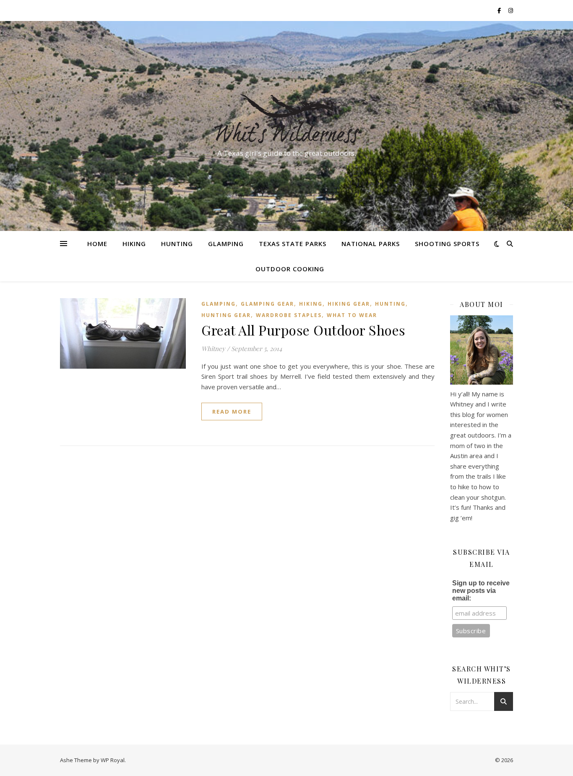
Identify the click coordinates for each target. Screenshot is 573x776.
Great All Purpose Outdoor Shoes (303, 330)
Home (97, 243)
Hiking (134, 243)
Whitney (213, 348)
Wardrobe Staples (289, 315)
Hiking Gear (349, 303)
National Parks (370, 243)
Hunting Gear (226, 315)
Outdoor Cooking (289, 269)
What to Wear (352, 315)
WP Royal (113, 760)
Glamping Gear (267, 303)
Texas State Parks (292, 243)
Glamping (226, 243)
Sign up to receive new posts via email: (481, 590)
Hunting (177, 243)
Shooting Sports (447, 243)
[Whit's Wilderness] (286, 118)
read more (231, 411)
